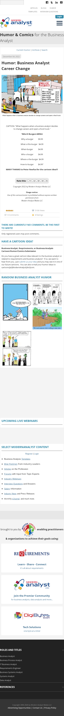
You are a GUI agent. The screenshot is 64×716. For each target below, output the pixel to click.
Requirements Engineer (10, 668)
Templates (32, 12)
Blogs (43, 8)
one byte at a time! (32, 631)
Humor (53, 8)
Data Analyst (5, 680)
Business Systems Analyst (11, 672)
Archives (36, 50)
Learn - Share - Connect (32, 564)
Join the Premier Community (32, 595)
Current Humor (23, 50)
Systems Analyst (7, 676)
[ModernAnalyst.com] (31, 584)
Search (44, 50)
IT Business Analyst (8, 664)
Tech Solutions (32, 627)
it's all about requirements (31, 568)
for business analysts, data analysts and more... (32, 599)
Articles (34, 8)
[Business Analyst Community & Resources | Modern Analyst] (16, 22)
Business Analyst (7, 656)
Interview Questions (49, 12)
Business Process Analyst (11, 660)
